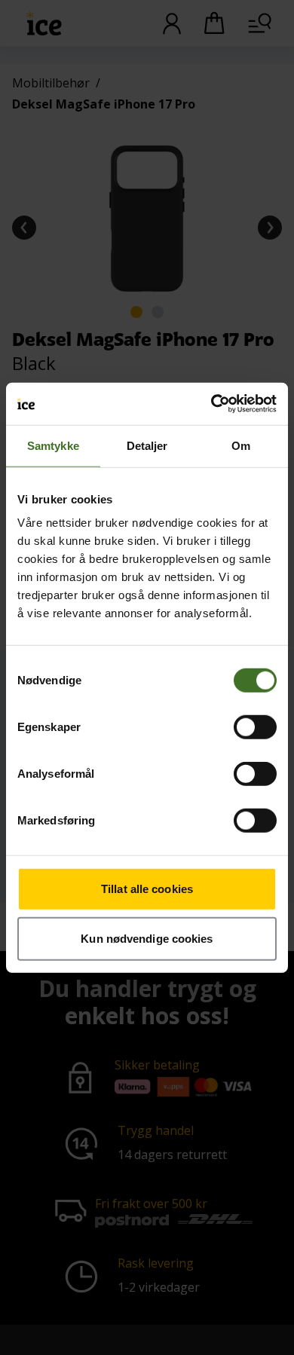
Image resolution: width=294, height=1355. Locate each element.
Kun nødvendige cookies (147, 937)
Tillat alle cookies (147, 888)
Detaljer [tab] (147, 445)
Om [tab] (240, 445)
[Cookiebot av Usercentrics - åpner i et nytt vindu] (211, 404)
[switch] (255, 727)
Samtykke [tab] (53, 445)
